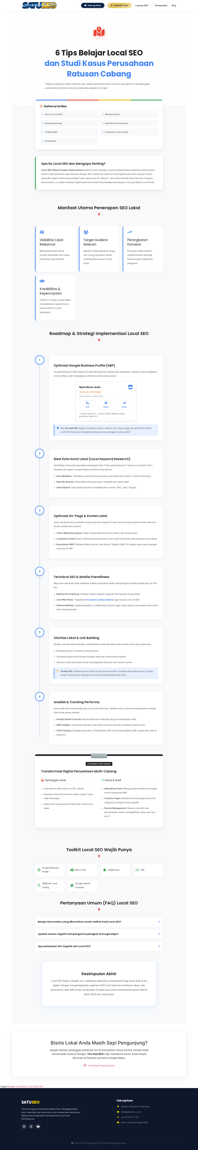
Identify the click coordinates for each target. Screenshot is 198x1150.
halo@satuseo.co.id (130, 1111)
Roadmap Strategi (53, 123)
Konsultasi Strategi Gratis (101, 1065)
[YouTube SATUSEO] (38, 1126)
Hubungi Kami (94, 5)
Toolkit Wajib (51, 132)
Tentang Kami (160, 5)
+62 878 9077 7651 (130, 1117)
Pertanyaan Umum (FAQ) (116, 132)
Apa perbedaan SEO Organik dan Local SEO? (64, 946)
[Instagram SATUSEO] (24, 1126)
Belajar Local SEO (17, 1086)
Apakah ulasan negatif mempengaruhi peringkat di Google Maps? (78, 934)
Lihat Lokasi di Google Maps (134, 1122)
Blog (174, 5)
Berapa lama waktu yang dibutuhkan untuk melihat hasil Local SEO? (79, 921)
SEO (41, 1086)
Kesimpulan (50, 141)
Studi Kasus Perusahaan (116, 123)
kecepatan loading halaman (100, 599)
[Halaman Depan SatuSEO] (39, 5)
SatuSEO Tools (121, 5)
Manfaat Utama (112, 114)
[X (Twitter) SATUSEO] (31, 1126)
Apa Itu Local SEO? (54, 114)
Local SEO (32, 1086)
